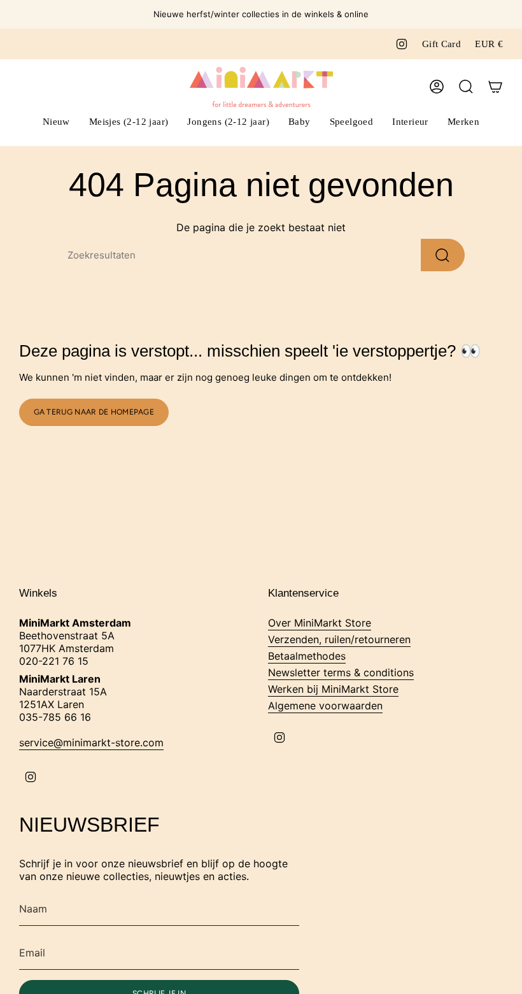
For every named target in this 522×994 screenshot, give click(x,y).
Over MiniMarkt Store (319, 622)
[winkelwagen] (495, 86)
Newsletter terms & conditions (341, 672)
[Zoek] (443, 255)
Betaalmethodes (307, 656)
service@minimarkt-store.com (91, 742)
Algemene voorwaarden (325, 705)
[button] (129, 123)
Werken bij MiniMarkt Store (333, 689)
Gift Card (441, 44)
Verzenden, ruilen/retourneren (339, 639)
